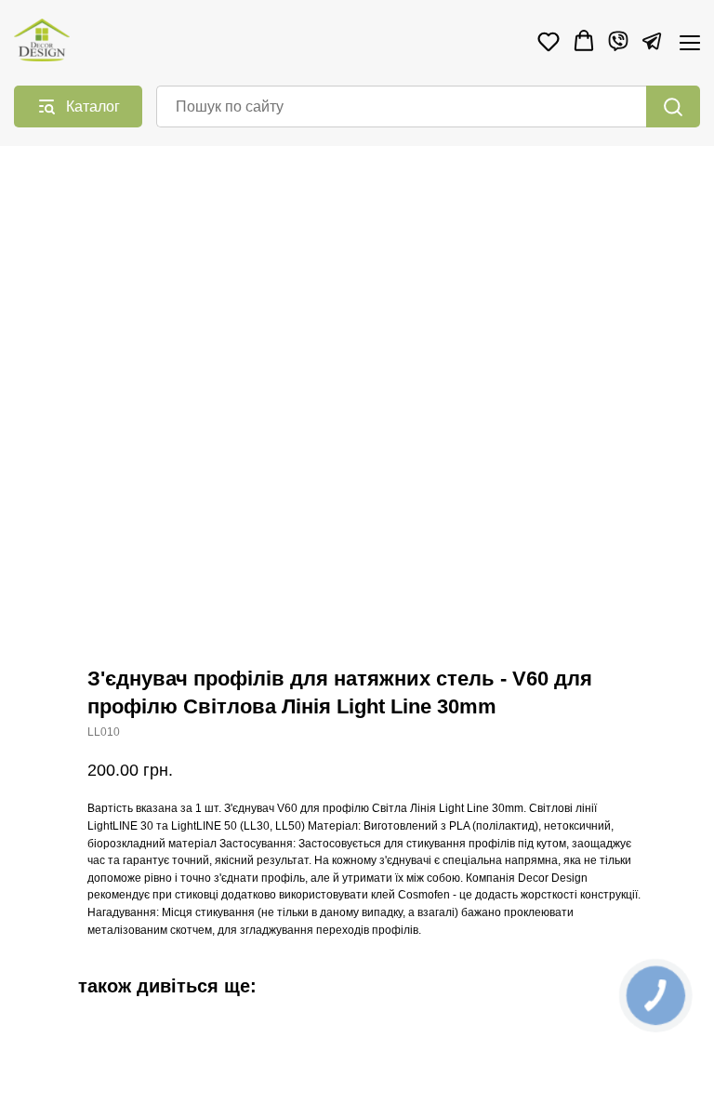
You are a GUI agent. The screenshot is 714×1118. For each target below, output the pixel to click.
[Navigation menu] (690, 42)
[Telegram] (651, 41)
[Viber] (618, 41)
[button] (548, 41)
